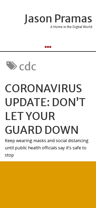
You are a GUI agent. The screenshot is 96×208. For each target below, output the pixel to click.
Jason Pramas (58, 18)
